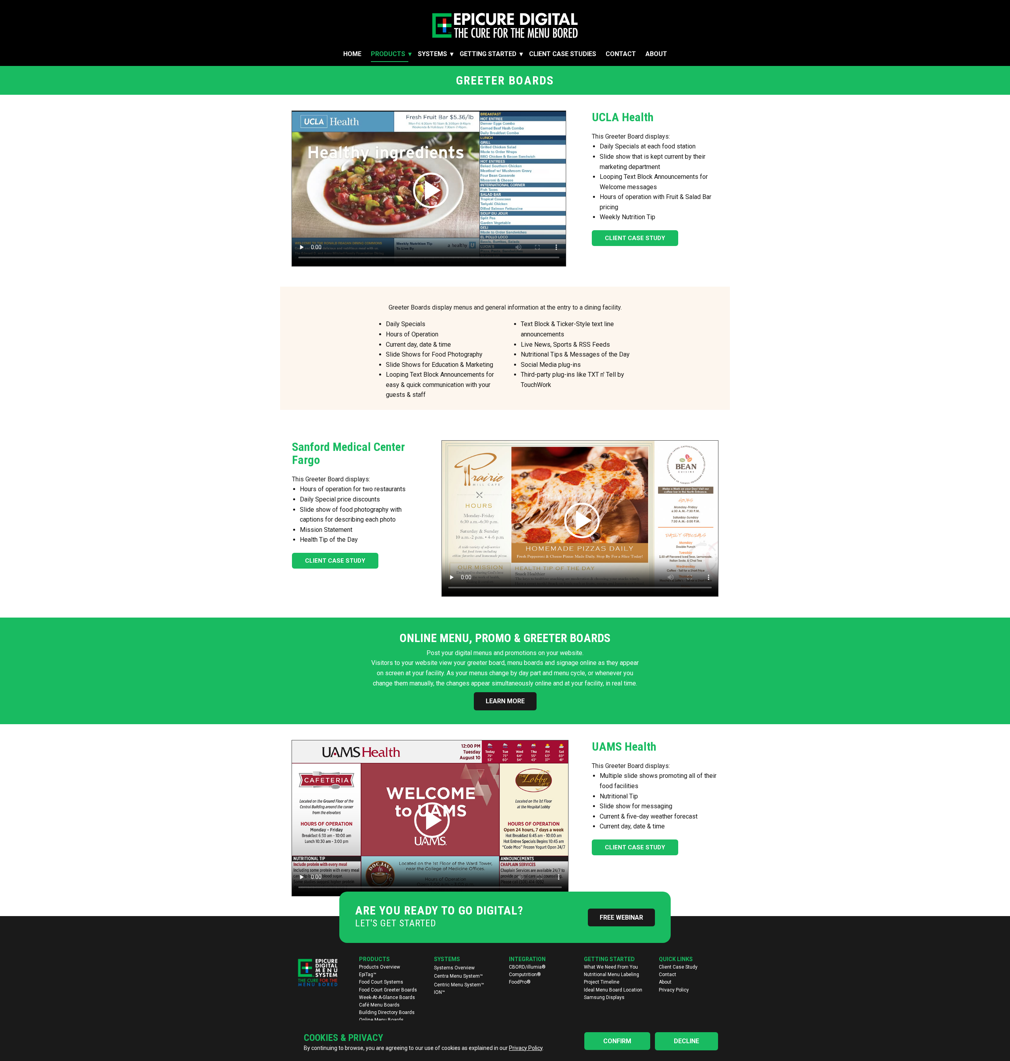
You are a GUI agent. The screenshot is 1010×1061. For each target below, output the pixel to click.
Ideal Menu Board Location (613, 990)
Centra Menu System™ (458, 976)
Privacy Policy (674, 990)
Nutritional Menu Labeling (611, 974)
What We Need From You (611, 967)
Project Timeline (601, 982)
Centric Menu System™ (459, 985)
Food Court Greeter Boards (388, 990)
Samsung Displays (604, 997)
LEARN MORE (505, 701)
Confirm (617, 1041)
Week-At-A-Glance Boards (387, 997)
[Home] (505, 25)
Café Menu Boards (379, 1005)
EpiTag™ (367, 974)
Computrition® (525, 974)
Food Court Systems (381, 982)
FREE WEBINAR (621, 917)
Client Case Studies (562, 54)
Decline (686, 1041)
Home (352, 54)
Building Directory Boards (387, 1012)
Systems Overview (454, 968)
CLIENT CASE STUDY (635, 238)
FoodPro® (520, 982)
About (656, 54)
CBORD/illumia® (527, 967)
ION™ (439, 992)
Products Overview (379, 967)
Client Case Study (678, 967)
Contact (621, 54)
